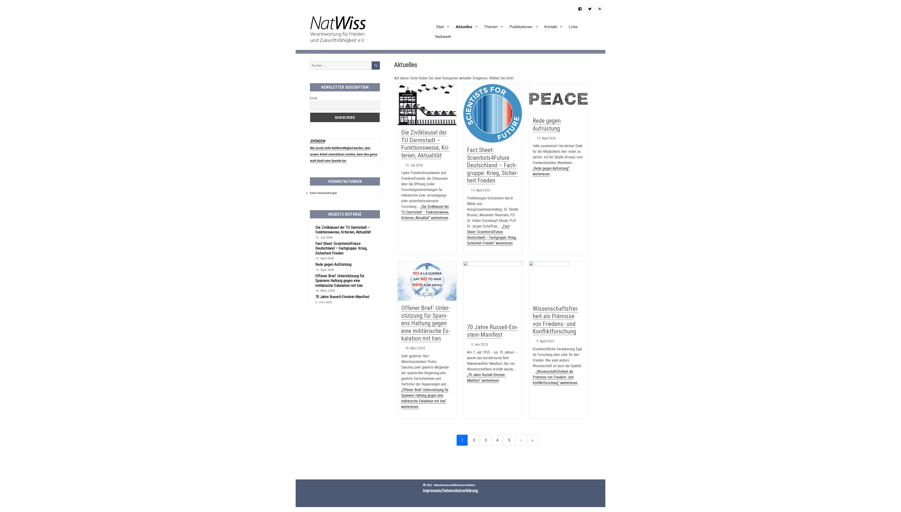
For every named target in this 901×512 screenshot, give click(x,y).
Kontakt (550, 26)
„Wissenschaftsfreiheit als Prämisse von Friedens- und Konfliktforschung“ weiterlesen (555, 377)
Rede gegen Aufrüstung (333, 264)
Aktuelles (464, 26)
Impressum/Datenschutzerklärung (450, 490)
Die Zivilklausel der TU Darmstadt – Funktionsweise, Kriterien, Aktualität (425, 144)
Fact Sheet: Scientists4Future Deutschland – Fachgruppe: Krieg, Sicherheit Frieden (492, 165)
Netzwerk (443, 36)
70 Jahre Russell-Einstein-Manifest (492, 331)
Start (439, 26)
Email (313, 98)
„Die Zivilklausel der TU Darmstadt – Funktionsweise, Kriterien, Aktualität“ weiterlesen (425, 212)
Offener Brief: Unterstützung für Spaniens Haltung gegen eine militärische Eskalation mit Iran (425, 323)
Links (573, 26)
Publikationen (521, 26)
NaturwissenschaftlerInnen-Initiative (454, 485)
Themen (491, 26)
